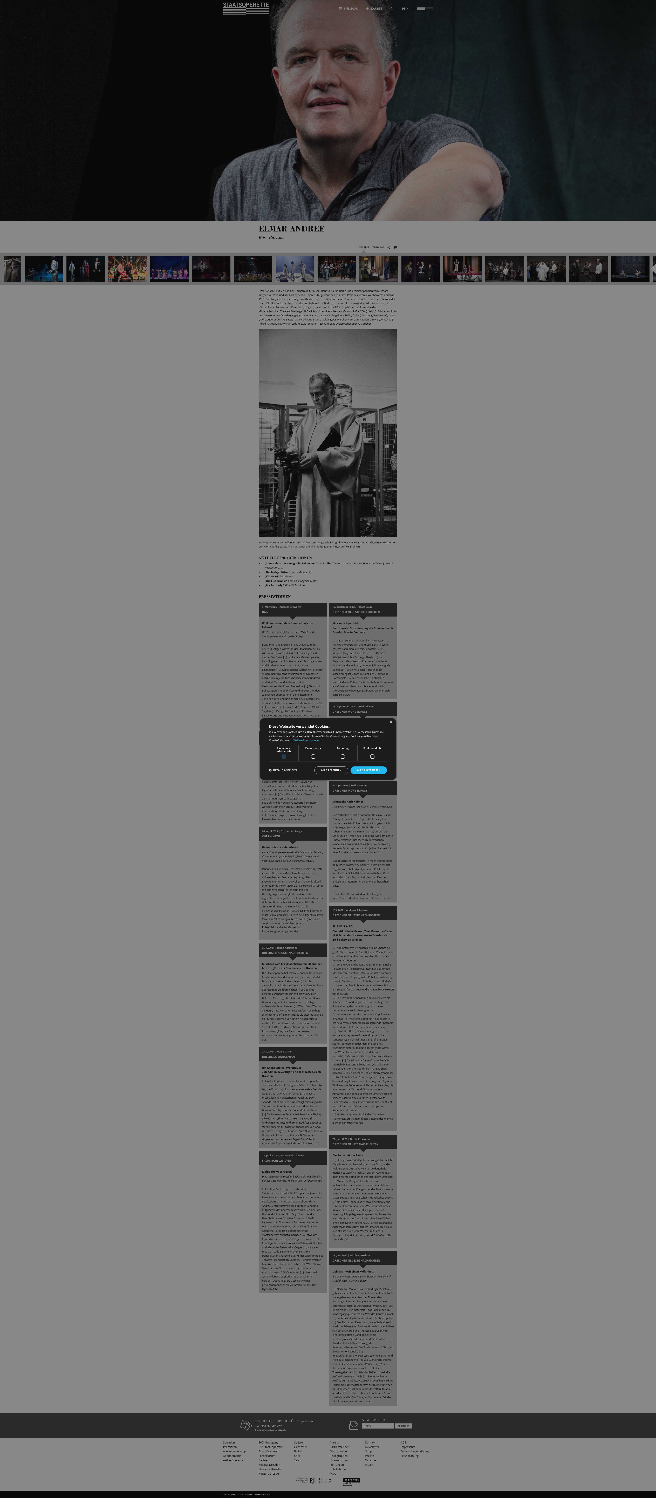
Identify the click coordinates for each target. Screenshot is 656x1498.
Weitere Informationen (306, 740)
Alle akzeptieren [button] (368, 770)
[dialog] (328, 749)
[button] (283, 770)
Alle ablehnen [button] (331, 770)
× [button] (391, 722)
